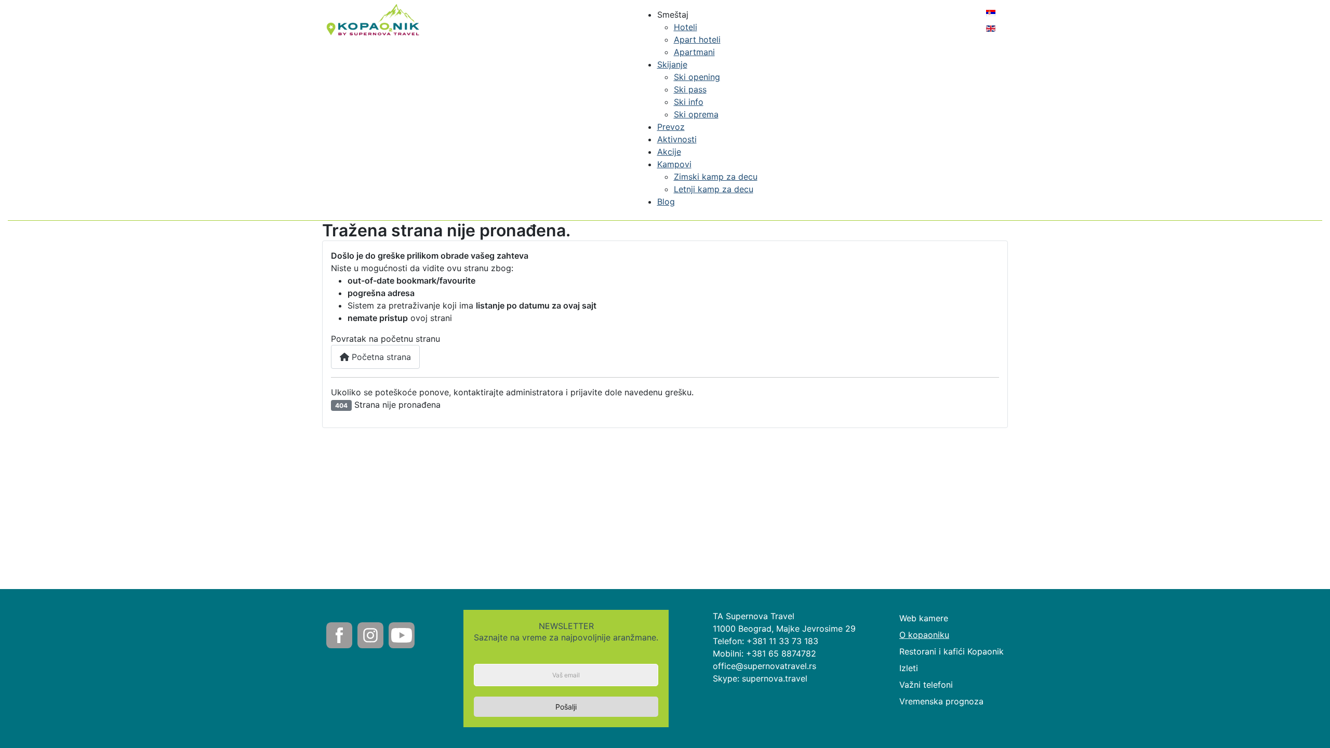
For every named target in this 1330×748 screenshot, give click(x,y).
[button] (672, 14)
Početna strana (380, 357)
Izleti (908, 668)
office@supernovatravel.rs (764, 666)
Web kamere (923, 618)
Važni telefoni (926, 684)
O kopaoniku (924, 635)
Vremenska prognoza (941, 701)
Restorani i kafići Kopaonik (951, 651)
